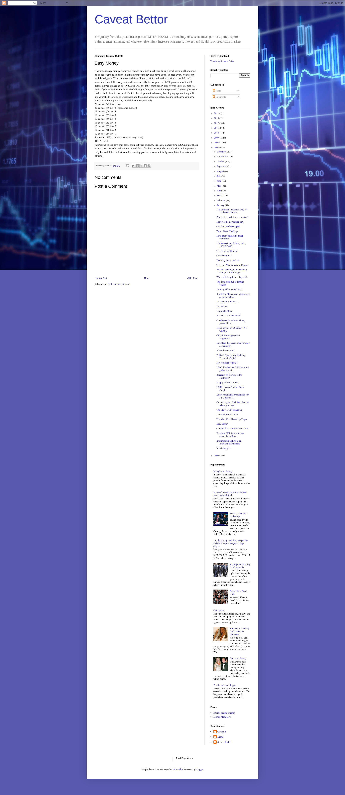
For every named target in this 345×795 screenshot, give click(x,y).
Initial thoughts (223, 448)
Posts (218, 90)
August (220, 171)
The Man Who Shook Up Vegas (231, 419)
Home (147, 278)
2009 (216, 137)
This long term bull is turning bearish (230, 283)
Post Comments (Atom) (119, 283)
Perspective (221, 306)
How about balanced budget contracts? (229, 237)
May (219, 185)
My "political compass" (227, 362)
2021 (216, 113)
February (221, 200)
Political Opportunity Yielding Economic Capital (230, 356)
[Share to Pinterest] (149, 166)
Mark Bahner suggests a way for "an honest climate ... (231, 211)
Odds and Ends (223, 255)
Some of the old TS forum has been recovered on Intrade (230, 494)
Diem (220, 736)
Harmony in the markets (227, 260)
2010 (216, 132)
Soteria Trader (224, 741)
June (219, 180)
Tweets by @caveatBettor (222, 61)
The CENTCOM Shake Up (229, 409)
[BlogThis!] (138, 166)
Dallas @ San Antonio (227, 414)
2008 (216, 142)
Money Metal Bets (222, 716)
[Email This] (134, 166)
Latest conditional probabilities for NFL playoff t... (232, 396)
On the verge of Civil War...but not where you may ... (232, 403)
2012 (216, 123)
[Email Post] (127, 165)
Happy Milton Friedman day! (230, 221)
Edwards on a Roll (225, 350)
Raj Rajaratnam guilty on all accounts (240, 566)
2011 (216, 127)
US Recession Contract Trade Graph (230, 388)
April (219, 190)
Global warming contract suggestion (228, 337)
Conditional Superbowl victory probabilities (231, 322)
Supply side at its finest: (227, 382)
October (221, 161)
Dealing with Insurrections (229, 289)
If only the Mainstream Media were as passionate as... (233, 295)
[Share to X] (141, 166)
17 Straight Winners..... (227, 301)
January (221, 205)
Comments (220, 96)
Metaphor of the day (223, 471)
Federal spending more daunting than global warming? (231, 271)
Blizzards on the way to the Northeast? (229, 376)
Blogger (199, 769)
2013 (216, 118)
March (220, 195)
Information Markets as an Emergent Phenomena (228, 442)
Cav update (218, 610)
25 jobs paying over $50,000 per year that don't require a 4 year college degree (231, 543)
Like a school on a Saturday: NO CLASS (231, 329)
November (222, 156)
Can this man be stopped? (228, 226)
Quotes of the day (238, 658)
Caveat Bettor (131, 19)
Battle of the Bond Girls (238, 592)
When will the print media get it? (231, 277)
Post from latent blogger (224, 684)
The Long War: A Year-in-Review (232, 264)
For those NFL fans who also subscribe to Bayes (230, 434)
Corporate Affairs (224, 310)
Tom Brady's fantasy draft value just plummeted (239, 631)
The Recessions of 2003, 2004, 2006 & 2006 (231, 245)
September (222, 166)
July (219, 175)
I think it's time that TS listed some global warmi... (232, 369)
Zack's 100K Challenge (227, 231)
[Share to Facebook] (145, 166)
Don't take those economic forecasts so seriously (233, 344)
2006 (216, 455)
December (222, 151)
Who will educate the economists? (232, 216)
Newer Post (101, 278)
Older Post (192, 278)
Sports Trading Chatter (224, 712)
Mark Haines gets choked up (238, 515)
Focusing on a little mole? (228, 315)
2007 (216, 147)
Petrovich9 (177, 769)
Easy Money (222, 423)
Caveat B (221, 731)
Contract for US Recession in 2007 (233, 428)
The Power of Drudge (226, 250)
